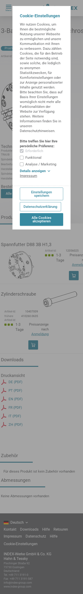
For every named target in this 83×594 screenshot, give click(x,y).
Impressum (28, 176)
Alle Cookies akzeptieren (41, 219)
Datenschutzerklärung (40, 207)
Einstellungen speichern (41, 194)
